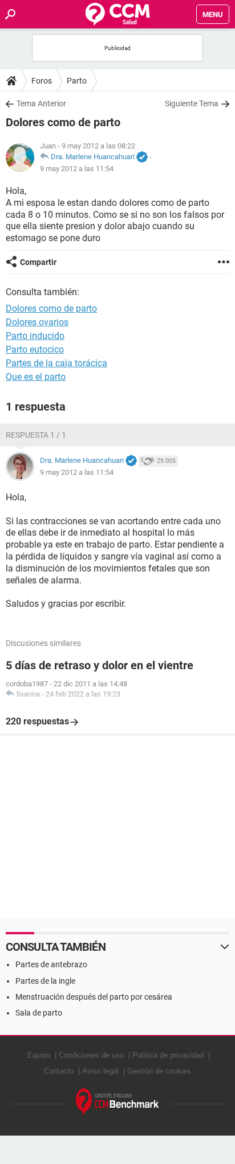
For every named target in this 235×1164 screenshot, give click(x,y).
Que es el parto (36, 376)
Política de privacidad (168, 1055)
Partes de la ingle (45, 980)
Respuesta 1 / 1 (36, 435)
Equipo (38, 1055)
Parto (77, 80)
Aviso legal (100, 1071)
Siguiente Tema (191, 103)
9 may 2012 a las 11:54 (77, 168)
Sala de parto (38, 1012)
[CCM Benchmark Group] (117, 1102)
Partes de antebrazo (51, 964)
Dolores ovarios (37, 322)
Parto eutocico (35, 349)
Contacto (59, 1071)
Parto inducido (35, 335)
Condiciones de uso (91, 1055)
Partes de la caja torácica (56, 363)
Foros (41, 80)
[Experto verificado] (142, 157)
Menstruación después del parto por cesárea (93, 996)
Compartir (38, 262)
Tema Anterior (41, 103)
